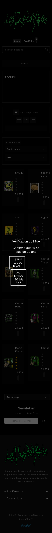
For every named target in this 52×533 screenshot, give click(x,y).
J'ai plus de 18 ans (17, 263)
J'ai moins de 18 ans (18, 277)
